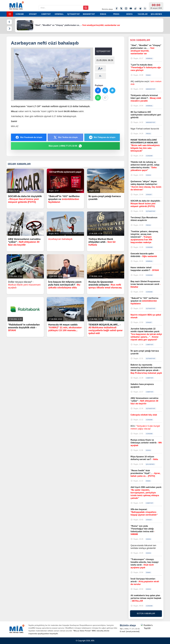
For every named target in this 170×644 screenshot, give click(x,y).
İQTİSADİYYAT (73, 14)
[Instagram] (126, 8)
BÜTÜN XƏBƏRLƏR (146, 613)
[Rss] (145, 8)
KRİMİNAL (59, 14)
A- (100, 76)
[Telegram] (140, 8)
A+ (100, 68)
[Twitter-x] (121, 8)
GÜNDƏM (20, 14)
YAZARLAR (142, 14)
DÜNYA (129, 14)
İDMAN (103, 14)
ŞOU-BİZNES (156, 14)
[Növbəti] (9, 28)
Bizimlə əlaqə (107, 9)
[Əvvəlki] (9, 22)
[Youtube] (131, 8)
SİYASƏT (33, 14)
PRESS (116, 14)
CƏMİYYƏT (46, 14)
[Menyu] (10, 14)
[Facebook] (116, 8)
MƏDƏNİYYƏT (89, 14)
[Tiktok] (135, 8)
